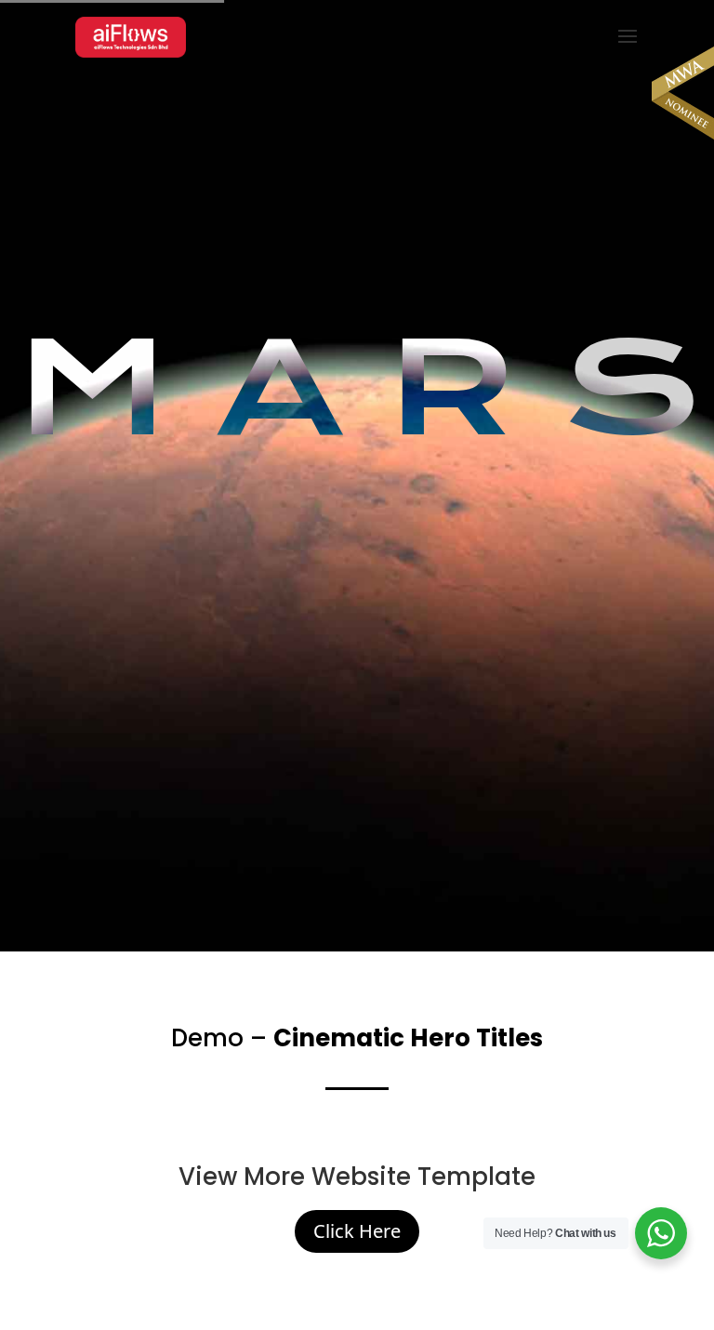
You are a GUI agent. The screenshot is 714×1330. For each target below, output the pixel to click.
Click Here (357, 1231)
